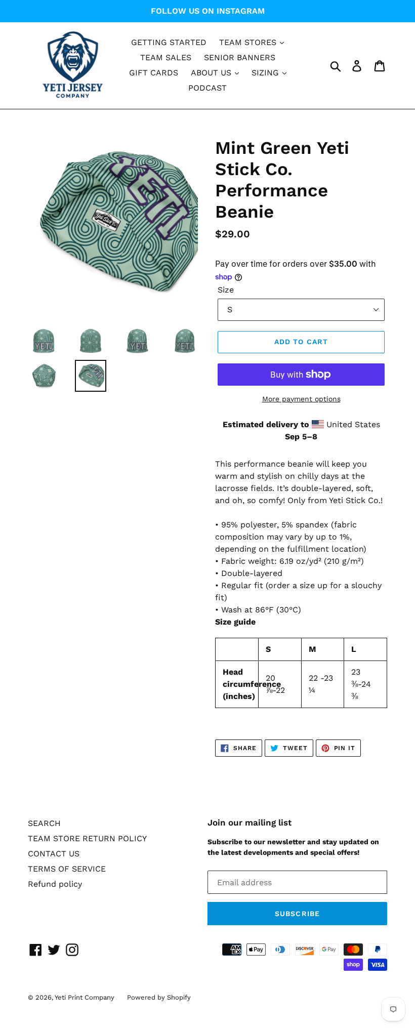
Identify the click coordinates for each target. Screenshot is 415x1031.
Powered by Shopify (159, 997)
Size (226, 290)
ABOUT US (212, 72)
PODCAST (207, 88)
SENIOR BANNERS (239, 57)
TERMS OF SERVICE (67, 869)
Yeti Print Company (84, 997)
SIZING (266, 72)
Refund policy (55, 884)
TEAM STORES (249, 42)
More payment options (301, 399)
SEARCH (44, 823)
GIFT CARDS (153, 72)
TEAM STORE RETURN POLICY (87, 838)
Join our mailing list (250, 822)
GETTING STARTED (168, 42)
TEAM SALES (165, 57)
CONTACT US (53, 853)
